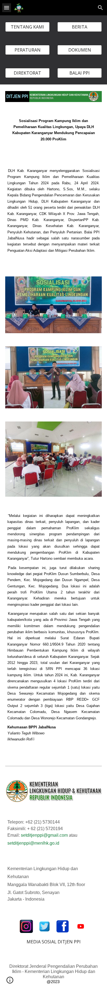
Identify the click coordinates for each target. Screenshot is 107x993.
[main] (53, 133)
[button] (6, 7)
